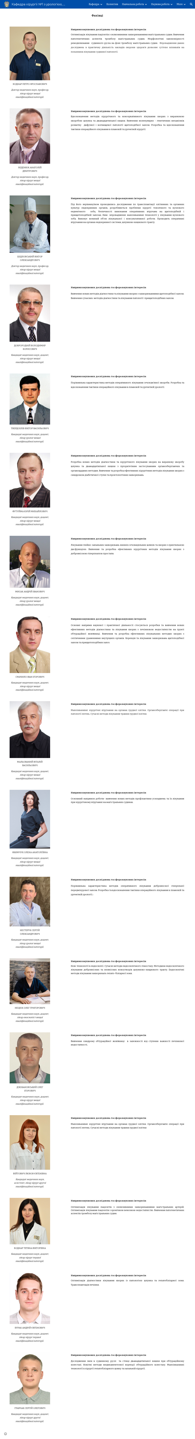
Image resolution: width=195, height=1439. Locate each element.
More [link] (180, 4)
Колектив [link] (112, 4)
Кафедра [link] (94, 4)
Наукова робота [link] (160, 4)
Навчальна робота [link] (133, 4)
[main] (97, 15)
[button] (191, 4)
